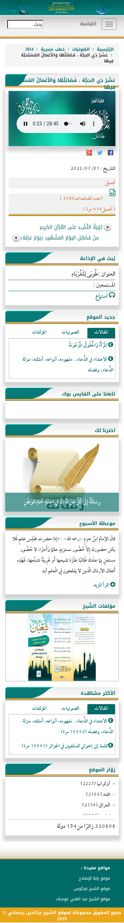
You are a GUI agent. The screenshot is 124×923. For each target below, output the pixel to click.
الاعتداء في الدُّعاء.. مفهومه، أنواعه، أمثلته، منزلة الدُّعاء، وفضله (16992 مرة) (67, 727)
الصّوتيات (81, 49)
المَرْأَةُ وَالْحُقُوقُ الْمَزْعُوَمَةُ (88, 345)
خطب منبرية (53, 49)
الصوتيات (70, 333)
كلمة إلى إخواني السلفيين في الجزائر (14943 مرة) (65, 746)
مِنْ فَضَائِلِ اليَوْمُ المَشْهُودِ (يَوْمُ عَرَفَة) (60, 238)
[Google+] (89, 155)
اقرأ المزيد (101, 585)
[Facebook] (110, 155)
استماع (102, 296)
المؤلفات (39, 333)
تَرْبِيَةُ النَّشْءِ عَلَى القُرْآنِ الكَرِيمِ (71, 227)
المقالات (101, 333)
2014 (29, 49)
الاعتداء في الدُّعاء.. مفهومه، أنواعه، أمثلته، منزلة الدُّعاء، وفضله (67, 365)
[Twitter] (99, 155)
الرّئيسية (105, 49)
